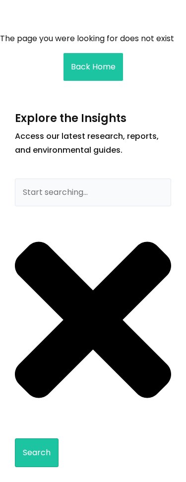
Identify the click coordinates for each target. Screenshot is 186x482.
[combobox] (93, 192)
